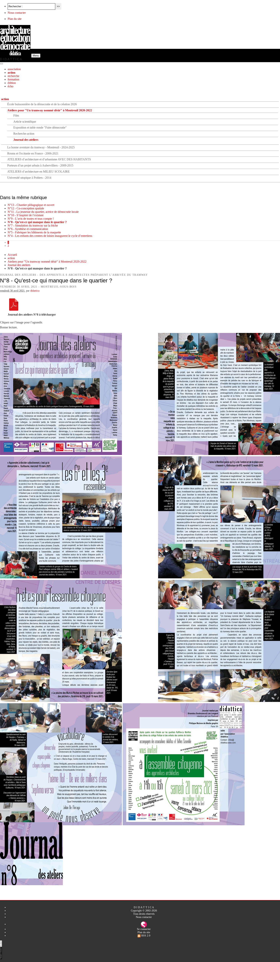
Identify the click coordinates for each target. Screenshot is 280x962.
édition (12, 82)
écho (10, 86)
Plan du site (15, 18)
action (11, 72)
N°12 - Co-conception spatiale (26, 208)
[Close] (1, 63)
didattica (34, 290)
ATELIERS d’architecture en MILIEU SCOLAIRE (38, 171)
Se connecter (144, 929)
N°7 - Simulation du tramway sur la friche (33, 225)
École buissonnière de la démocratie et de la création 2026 (42, 104)
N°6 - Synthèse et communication (28, 229)
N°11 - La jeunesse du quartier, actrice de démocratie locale (43, 211)
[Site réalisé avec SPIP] (144, 924)
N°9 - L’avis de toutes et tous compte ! (31, 218)
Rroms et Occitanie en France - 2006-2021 (32, 153)
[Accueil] (15, 55)
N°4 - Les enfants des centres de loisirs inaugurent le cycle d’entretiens (50, 235)
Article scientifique (24, 121)
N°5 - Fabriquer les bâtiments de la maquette (34, 232)
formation (13, 79)
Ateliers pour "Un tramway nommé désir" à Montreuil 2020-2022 (49, 110)
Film (16, 115)
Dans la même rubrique (23, 197)
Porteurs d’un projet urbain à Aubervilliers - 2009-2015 (40, 165)
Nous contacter (17, 12)
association (14, 69)
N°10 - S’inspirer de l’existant (25, 215)
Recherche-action (23, 133)
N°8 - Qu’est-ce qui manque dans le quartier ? (37, 222)
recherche (13, 76)
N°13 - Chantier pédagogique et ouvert (31, 205)
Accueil (12, 254)
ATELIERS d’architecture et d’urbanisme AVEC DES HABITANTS (49, 159)
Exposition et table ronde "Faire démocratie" (40, 127)
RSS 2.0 (145, 935)
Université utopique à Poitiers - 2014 (29, 177)
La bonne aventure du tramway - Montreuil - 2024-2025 (41, 147)
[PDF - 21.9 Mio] (14, 309)
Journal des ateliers (25, 139)
